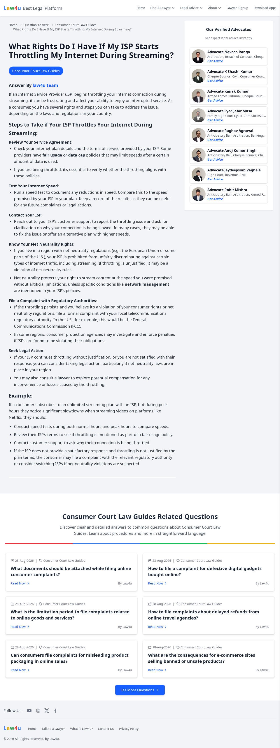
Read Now (18, 583)
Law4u (54, 739)
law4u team (45, 85)
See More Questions (137, 690)
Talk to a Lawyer (53, 729)
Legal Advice (189, 8)
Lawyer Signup (237, 8)
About (212, 8)
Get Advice (215, 61)
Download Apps (265, 8)
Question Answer (36, 25)
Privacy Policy (128, 729)
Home (140, 8)
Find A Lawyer (160, 8)
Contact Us (106, 729)
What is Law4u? (81, 729)
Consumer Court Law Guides (75, 25)
